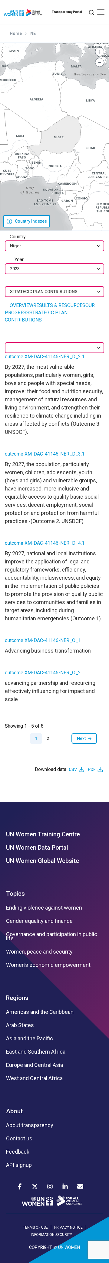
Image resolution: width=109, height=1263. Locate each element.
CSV (73, 769)
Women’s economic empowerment (48, 965)
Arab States (20, 1025)
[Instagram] (50, 1186)
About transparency (29, 1125)
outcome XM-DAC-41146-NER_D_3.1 (44, 454)
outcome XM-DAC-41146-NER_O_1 (43, 640)
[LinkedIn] (65, 1186)
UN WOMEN (69, 1247)
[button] (99, 51)
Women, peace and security (39, 952)
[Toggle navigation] (100, 12)
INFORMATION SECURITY (51, 1235)
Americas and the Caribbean (40, 1012)
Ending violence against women (44, 908)
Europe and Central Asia (34, 1065)
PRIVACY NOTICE (68, 1227)
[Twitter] (35, 1186)
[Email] (80, 1186)
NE (33, 33)
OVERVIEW (21, 305)
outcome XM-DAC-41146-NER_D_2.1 (44, 356)
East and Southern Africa (35, 1052)
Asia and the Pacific (29, 1038)
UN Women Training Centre (43, 834)
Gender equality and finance (39, 921)
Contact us (19, 1138)
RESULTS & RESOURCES (59, 305)
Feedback (17, 1152)
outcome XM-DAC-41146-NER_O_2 (43, 672)
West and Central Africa (34, 1078)
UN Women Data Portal (37, 847)
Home (16, 33)
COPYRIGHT (40, 1247)
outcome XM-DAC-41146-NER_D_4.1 (44, 543)
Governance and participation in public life (51, 936)
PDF (92, 769)
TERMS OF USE (35, 1227)
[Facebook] (20, 1186)
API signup (19, 1165)
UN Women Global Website (42, 861)
